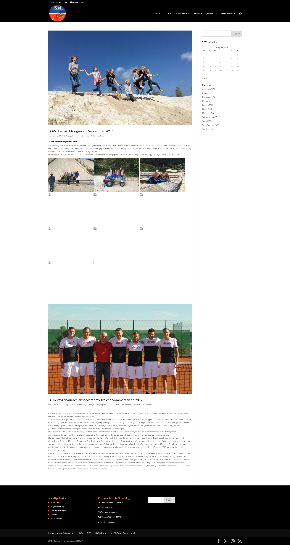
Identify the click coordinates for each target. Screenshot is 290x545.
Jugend (103, 404)
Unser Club (55, 502)
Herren (96, 404)
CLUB (166, 13)
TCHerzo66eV (57, 136)
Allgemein (81, 404)
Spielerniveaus (208, 117)
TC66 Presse (57, 404)
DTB (89, 533)
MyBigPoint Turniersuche (124, 533)
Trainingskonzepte (58, 510)
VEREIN (156, 13)
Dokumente (207, 97)
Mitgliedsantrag (57, 506)
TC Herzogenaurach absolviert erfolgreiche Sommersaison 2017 (95, 400)
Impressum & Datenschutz (62, 533)
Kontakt (53, 514)
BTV (81, 533)
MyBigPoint (101, 533)
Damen (89, 404)
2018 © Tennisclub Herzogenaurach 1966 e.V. (65, 541)
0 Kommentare (97, 136)
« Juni (204, 78)
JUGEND (210, 13)
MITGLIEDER (181, 13)
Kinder (205, 109)
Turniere (136, 404)
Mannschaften (113, 404)
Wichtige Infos (56, 518)
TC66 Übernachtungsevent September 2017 (80, 131)
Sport (204, 121)
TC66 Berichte (83, 136)
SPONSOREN (227, 13)
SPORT (197, 13)
